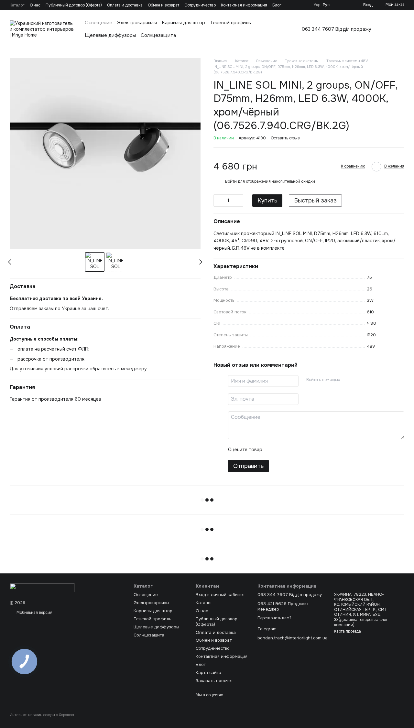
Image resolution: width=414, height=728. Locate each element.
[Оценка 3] (294, 449)
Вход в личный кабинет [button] (220, 594)
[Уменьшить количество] (218, 200)
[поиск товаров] (399, 29)
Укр (317, 5)
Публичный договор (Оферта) (74, 5)
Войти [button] (231, 181)
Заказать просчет (214, 680)
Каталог (17, 5)
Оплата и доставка (125, 5)
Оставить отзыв (285, 138)
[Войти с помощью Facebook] (347, 380)
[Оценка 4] (304, 449)
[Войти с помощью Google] (357, 380)
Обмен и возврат (163, 5)
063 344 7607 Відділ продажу (336, 29)
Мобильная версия (34, 612)
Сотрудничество (200, 5)
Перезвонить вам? (274, 618)
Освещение (98, 22)
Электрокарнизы (137, 22)
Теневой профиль (230, 22)
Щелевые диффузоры (110, 35)
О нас (35, 5)
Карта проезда (347, 631)
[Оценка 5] (314, 449)
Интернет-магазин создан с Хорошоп (42, 714)
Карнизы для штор (183, 22)
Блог (276, 5)
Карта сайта (208, 672)
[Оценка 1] (273, 449)
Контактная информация (244, 5)
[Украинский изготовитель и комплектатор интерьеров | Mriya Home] (42, 587)
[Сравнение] (337, 4)
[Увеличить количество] (238, 200)
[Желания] (347, 4)
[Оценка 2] (283, 449)
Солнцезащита (158, 35)
